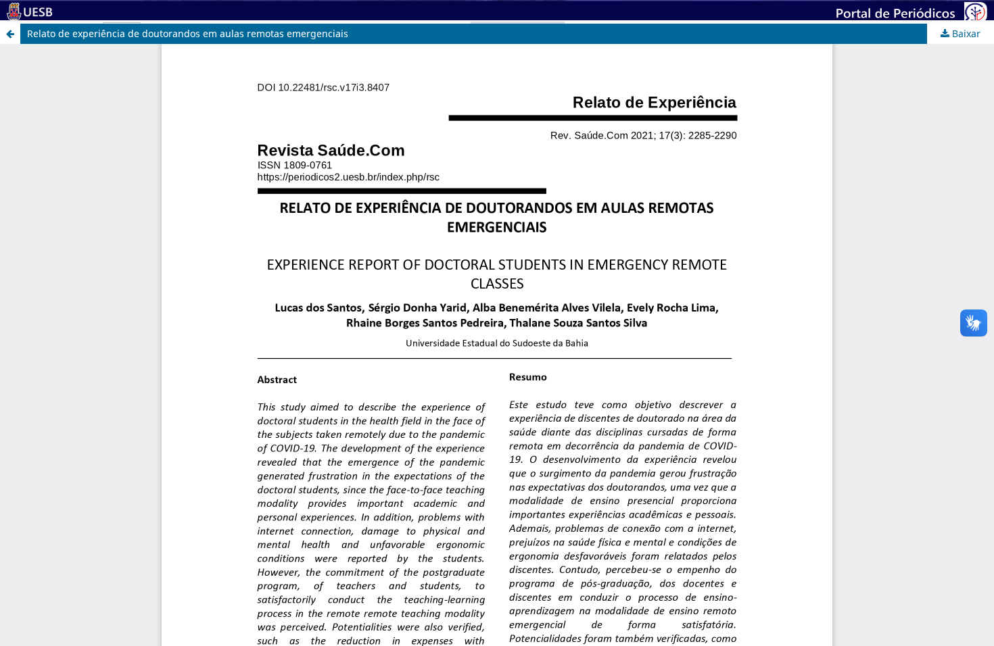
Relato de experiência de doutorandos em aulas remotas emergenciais (187, 33)
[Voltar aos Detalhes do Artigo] (10, 34)
